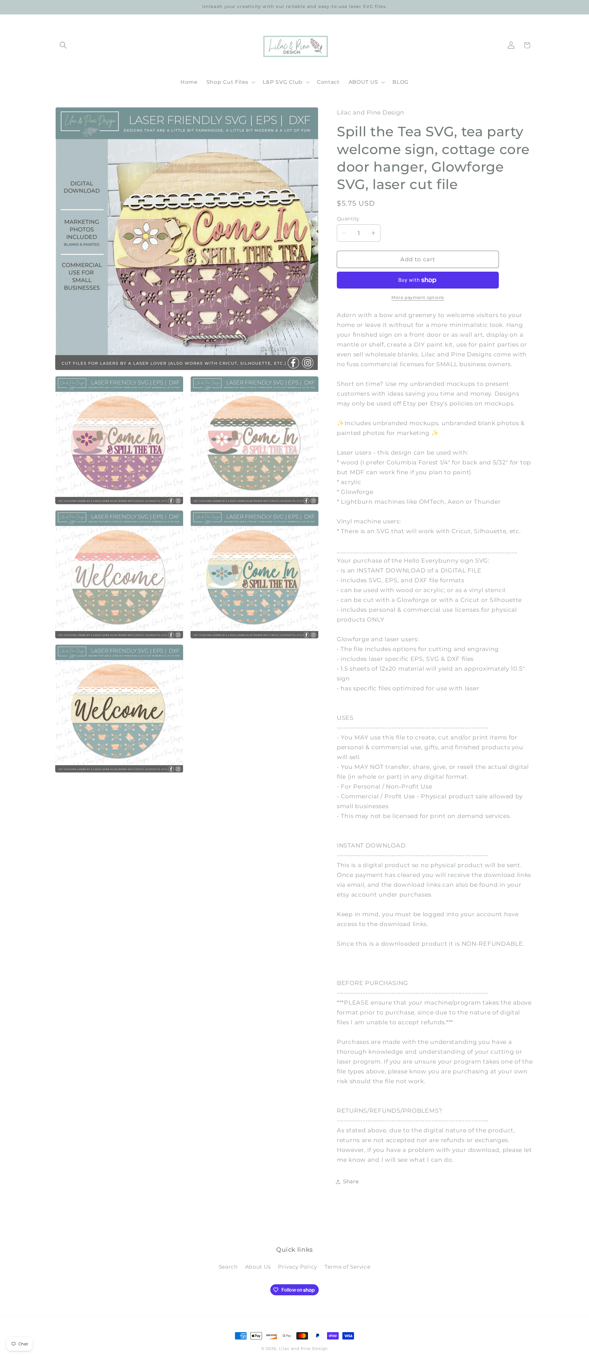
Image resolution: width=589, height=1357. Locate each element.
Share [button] (351, 1181)
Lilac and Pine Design (303, 1348)
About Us (258, 1267)
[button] (63, 45)
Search (228, 1267)
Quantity (348, 219)
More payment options (417, 297)
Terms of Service (348, 1267)
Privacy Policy (297, 1267)
